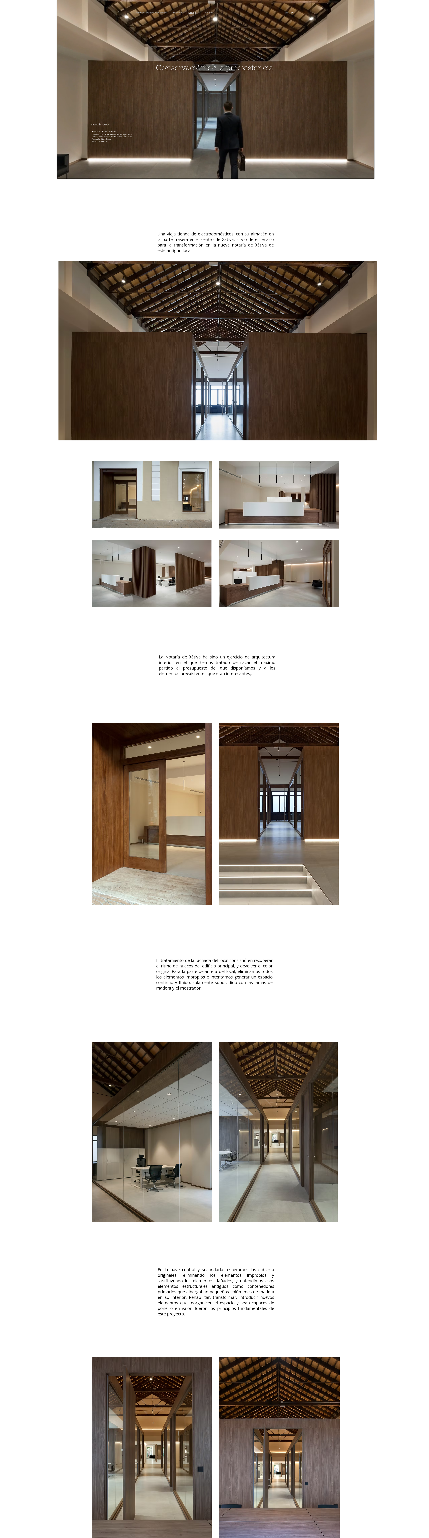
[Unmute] (67, 174)
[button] (100, 124)
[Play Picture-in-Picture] (364, 174)
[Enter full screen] (370, 174)
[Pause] (61, 174)
